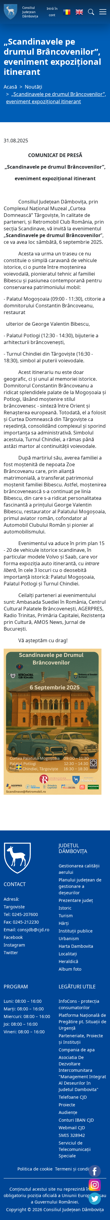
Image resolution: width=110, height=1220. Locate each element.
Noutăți (33, 86)
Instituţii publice (76, 931)
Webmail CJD (72, 1127)
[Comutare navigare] (101, 11)
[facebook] (95, 1171)
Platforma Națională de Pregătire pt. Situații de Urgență (82, 1021)
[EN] (79, 12)
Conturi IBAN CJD (76, 1120)
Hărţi (64, 923)
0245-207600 (25, 914)
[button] (91, 12)
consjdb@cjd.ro (33, 929)
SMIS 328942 (72, 1135)
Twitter (11, 952)
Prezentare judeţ (76, 900)
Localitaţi (68, 954)
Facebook (13, 937)
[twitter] (95, 1199)
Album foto (70, 969)
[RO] (67, 12)
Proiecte (67, 1105)
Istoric (65, 908)
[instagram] (95, 1185)
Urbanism (69, 938)
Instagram (14, 945)
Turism (66, 915)
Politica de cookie (35, 1169)
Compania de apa (77, 1050)
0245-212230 (26, 922)
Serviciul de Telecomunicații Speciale (75, 1149)
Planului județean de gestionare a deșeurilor (80, 886)
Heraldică (68, 961)
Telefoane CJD (73, 1097)
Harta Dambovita (76, 946)
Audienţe (68, 1112)
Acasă (10, 86)
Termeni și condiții (74, 1169)
